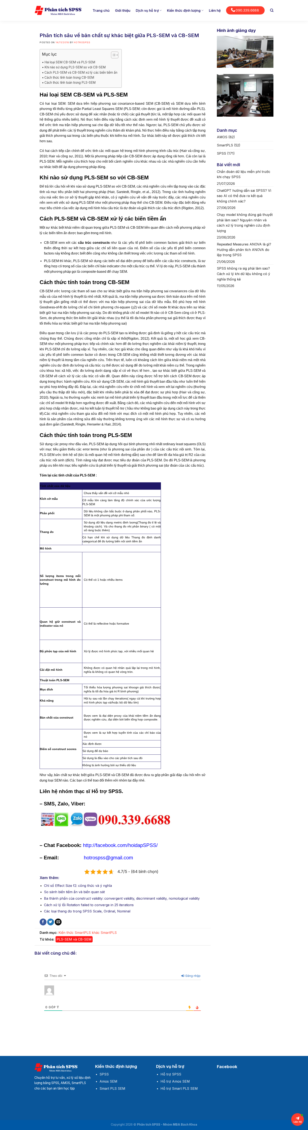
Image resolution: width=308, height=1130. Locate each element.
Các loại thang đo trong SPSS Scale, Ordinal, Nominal (87, 911)
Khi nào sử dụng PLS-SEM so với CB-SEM (75, 67)
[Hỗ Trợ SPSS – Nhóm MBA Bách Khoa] (58, 10)
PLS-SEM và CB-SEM (74, 939)
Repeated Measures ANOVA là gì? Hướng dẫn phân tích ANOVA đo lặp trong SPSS (244, 249)
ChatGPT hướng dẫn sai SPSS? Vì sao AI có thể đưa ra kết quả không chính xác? (244, 195)
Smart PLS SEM (112, 1088)
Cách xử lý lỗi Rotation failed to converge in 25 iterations (89, 905)
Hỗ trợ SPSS (170, 1074)
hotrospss (82, 42)
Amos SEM (108, 1081)
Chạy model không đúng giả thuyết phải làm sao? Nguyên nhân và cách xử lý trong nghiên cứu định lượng (245, 223)
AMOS (222, 137)
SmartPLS (109, 932)
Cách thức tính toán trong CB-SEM (69, 78)
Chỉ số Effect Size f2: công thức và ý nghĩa (78, 885)
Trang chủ (101, 10)
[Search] (271, 10)
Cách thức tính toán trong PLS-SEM (70, 83)
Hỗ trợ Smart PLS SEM (179, 1088)
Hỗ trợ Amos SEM (175, 1081)
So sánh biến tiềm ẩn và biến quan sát (74, 892)
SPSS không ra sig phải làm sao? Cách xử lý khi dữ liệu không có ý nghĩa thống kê (243, 273)
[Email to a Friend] (58, 922)
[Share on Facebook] (43, 922)
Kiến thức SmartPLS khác (79, 932)
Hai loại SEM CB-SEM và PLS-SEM (69, 62)
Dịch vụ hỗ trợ (147, 10)
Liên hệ (215, 10)
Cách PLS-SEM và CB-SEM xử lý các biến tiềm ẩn (80, 72)
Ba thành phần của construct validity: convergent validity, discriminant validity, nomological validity (122, 898)
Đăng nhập (193, 975)
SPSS (221, 153)
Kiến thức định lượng (184, 10)
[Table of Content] (114, 55)
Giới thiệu (122, 10)
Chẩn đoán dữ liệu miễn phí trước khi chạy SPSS (243, 174)
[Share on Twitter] (50, 922)
